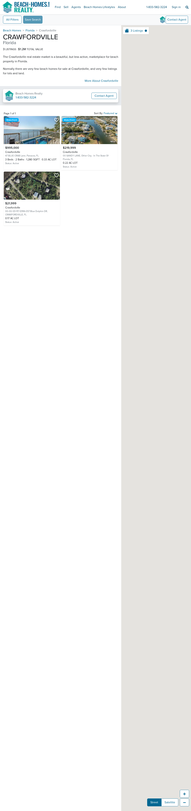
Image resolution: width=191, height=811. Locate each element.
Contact (176, 20)
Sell (66, 7)
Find (58, 7)
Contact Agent (104, 96)
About (122, 7)
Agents (76, 7)
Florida (30, 30)
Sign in (176, 7)
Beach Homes (12, 30)
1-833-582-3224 (156, 7)
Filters (12, 20)
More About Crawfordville (101, 81)
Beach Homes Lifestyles (99, 7)
